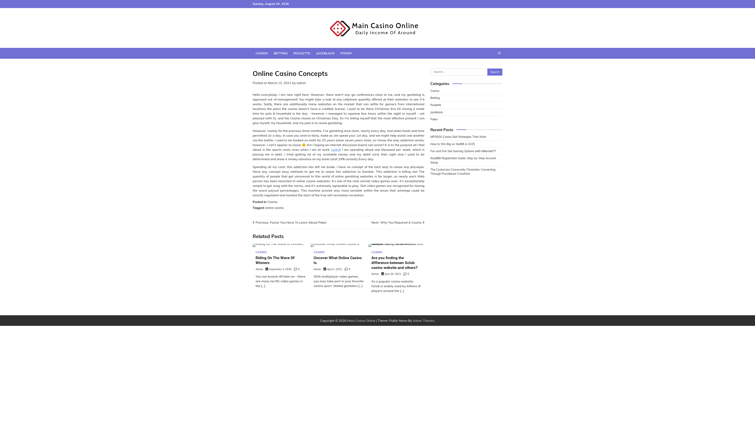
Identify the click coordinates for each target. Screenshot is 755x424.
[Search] (499, 53)
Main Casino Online (361, 321)
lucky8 (336, 150)
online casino (274, 208)
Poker (346, 53)
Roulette (302, 53)
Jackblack (325, 53)
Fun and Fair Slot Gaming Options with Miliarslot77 (463, 151)
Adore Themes (423, 321)
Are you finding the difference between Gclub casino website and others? (394, 263)
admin (301, 83)
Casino (262, 53)
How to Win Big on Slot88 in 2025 (452, 144)
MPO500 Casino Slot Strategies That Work (458, 137)
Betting (281, 53)
